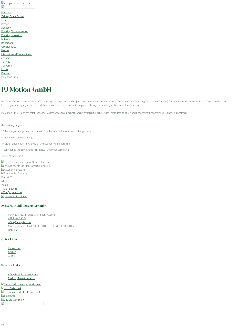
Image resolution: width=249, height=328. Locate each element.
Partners (6, 73)
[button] (124, 324)
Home (4, 69)
